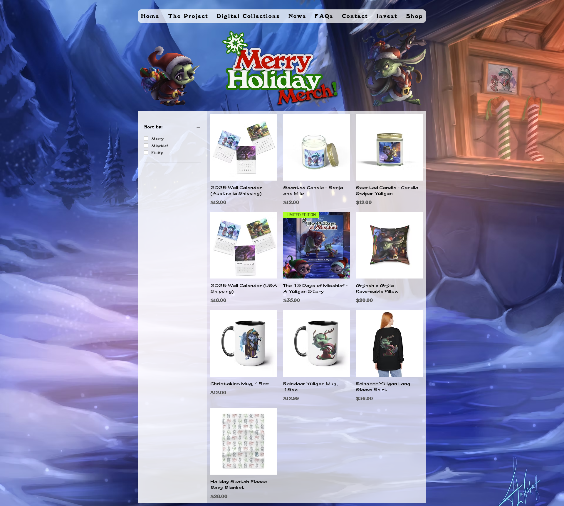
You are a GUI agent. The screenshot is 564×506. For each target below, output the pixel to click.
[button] (188, 16)
